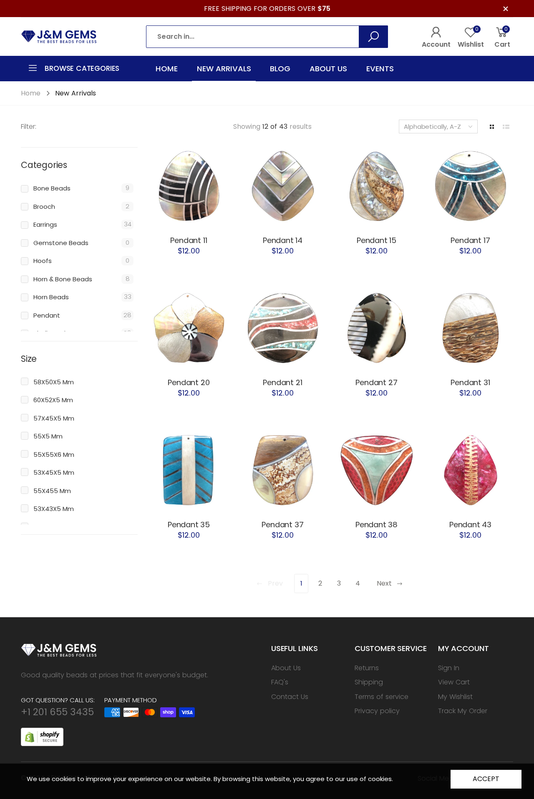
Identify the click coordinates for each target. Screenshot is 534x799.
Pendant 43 (470, 524)
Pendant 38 (376, 524)
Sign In (448, 668)
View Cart (454, 682)
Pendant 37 (282, 524)
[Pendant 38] (376, 469)
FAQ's (279, 682)
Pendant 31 (470, 382)
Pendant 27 (376, 382)
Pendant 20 (188, 382)
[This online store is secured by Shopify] (42, 736)
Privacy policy (377, 711)
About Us (286, 668)
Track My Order (462, 711)
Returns (367, 668)
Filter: (28, 126)
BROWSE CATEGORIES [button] (82, 68)
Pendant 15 (376, 240)
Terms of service (381, 696)
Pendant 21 (282, 382)
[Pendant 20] (189, 327)
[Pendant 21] (282, 327)
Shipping (369, 682)
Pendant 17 (470, 240)
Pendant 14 (282, 240)
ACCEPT (486, 779)
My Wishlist (455, 696)
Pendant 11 (188, 240)
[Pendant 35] (189, 469)
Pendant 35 (189, 524)
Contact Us (289, 696)
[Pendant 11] (189, 185)
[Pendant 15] (376, 185)
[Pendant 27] (376, 327)
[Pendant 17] (470, 185)
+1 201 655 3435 (57, 712)
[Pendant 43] (470, 469)
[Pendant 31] (470, 327)
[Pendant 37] (282, 469)
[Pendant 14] (282, 185)
